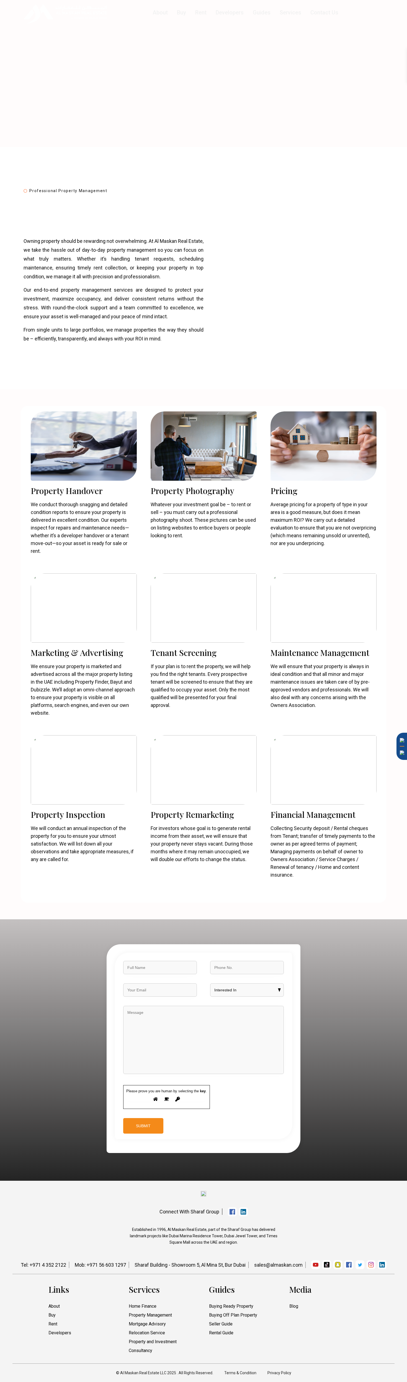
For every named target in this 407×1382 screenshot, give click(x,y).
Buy (181, 12)
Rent (201, 12)
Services (290, 12)
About (160, 12)
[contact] (400, 954)
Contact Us (324, 12)
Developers (230, 12)
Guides (262, 12)
